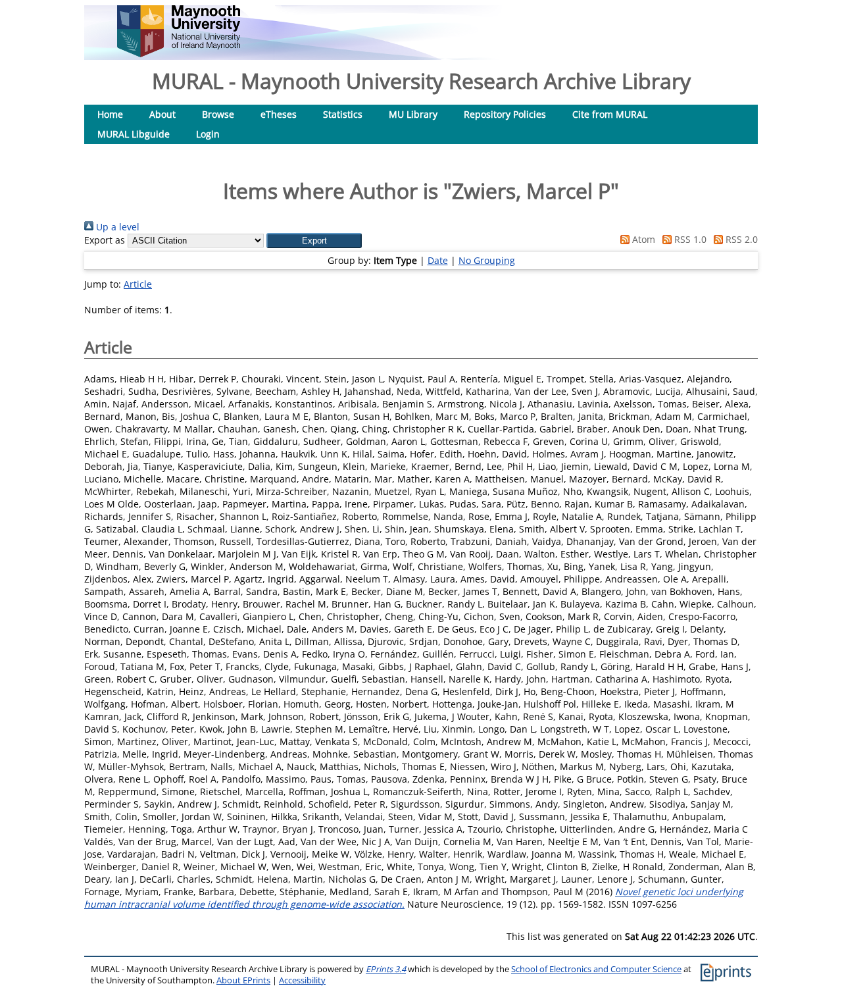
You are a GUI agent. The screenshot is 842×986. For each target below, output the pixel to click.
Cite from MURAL (609, 114)
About (162, 114)
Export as (104, 240)
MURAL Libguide (133, 134)
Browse (218, 114)
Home (110, 114)
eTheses (278, 114)
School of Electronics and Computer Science (596, 969)
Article (138, 284)
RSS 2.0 (740, 239)
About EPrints (243, 980)
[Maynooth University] (178, 53)
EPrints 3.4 (386, 969)
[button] (314, 240)
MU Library (413, 114)
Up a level (116, 227)
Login (208, 134)
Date (438, 260)
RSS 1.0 (689, 239)
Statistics (342, 114)
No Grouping (486, 260)
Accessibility (302, 980)
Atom (642, 239)
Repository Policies (505, 114)
